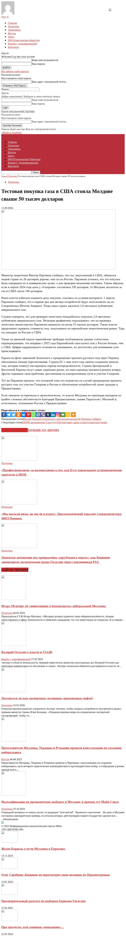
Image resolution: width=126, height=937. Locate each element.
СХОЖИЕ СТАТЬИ (14, 430)
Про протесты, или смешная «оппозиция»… (32, 927)
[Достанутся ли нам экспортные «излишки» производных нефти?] (13, 691)
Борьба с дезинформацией (22, 43)
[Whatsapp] (33, 414)
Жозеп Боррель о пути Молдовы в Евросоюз (33, 848)
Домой (4, 176)
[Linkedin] (53, 414)
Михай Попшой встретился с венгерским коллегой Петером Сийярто (62, 419)
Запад (11, 36)
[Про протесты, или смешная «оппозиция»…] (9, 920)
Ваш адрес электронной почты (49, 81)
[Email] (62, 414)
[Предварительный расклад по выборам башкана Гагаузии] (9, 894)
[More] (73, 414)
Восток (12, 33)
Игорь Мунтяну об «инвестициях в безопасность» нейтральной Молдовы (53, 606)
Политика (13, 26)
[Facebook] (3, 414)
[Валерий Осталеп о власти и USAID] (13, 645)
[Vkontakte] (23, 414)
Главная (12, 23)
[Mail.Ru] (38, 414)
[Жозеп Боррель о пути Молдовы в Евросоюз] (9, 841)
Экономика (14, 29)
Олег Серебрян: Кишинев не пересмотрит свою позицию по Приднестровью (55, 874)
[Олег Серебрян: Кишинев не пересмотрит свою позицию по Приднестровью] (9, 867)
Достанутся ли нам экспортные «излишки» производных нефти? (47, 698)
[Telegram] (8, 414)
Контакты (13, 47)
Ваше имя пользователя (45, 60)
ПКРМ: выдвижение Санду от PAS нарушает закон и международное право (64, 422)
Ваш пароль (38, 63)
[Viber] (43, 414)
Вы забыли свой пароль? (15, 71)
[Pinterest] (28, 414)
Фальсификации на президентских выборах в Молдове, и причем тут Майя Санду (60, 801)
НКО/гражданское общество (24, 40)
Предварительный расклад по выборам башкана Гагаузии (43, 901)
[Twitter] (13, 414)
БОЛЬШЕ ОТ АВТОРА (43, 430)
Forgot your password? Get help (17, 111)
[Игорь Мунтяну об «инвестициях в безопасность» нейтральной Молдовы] (13, 599)
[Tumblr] (48, 414)
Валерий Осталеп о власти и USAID (26, 652)
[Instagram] (57, 414)
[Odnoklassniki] (18, 414)
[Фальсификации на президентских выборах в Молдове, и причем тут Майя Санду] (13, 794)
